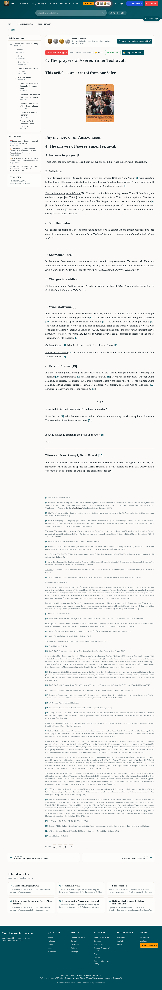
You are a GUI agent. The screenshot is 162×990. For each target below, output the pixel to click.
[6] (152, 201)
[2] (136, 177)
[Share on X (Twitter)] (65, 846)
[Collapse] (11, 44)
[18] (46, 703)
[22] (152, 384)
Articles (23, 3)
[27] (100, 455)
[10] (47, 321)
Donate (97, 958)
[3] (58, 181)
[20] (78, 376)
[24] (62, 416)
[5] (46, 541)
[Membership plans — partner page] (103, 3)
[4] (124, 186)
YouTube (121, 941)
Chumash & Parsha (78, 937)
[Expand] (13, 51)
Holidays (74, 952)
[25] (90, 420)
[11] (104, 321)
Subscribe (52, 952)
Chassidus (75, 944)
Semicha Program (101, 937)
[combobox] (71, 13)
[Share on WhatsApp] (54, 846)
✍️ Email (99, 52)
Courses (97, 941)
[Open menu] (13, 4)
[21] (108, 376)
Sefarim (74, 948)
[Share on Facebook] (71, 846)
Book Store (65, 3)
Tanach (74, 941)
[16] (71, 352)
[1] (46, 497)
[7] (66, 209)
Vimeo (119, 944)
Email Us (146, 937)
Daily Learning (38, 3)
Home (10, 24)
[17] (64, 356)
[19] (57, 376)
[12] (152, 321)
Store (96, 954)
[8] (46, 577)
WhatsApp (114, 52)
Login (50, 948)
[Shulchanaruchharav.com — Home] (6, 3)
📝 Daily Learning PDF (133, 52)
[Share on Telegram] (60, 846)
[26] (102, 434)
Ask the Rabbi (100, 944)
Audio (52, 3)
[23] (93, 388)
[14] (64, 345)
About (75, 3)
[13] (76, 337)
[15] (116, 345)
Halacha (51, 941)
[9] (90, 317)
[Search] (103, 13)
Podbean (121, 937)
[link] (33, 24)
